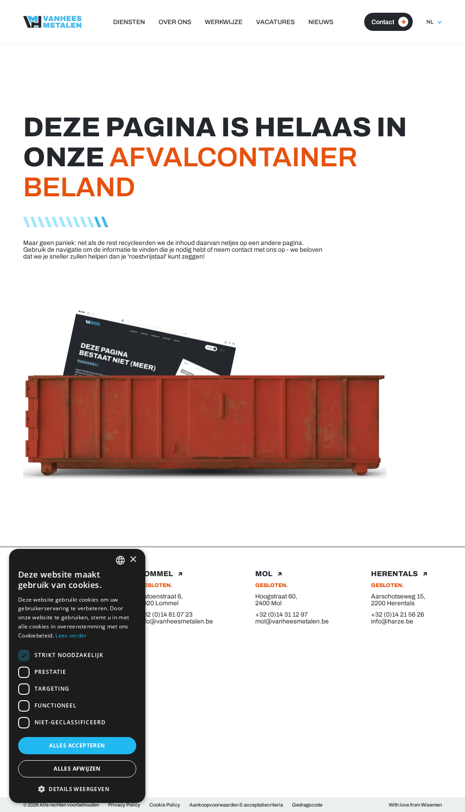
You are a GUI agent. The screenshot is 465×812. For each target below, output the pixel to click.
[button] (77, 788)
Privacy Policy (124, 804)
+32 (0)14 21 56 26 (397, 614)
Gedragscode (307, 804)
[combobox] (120, 560)
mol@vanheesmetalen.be (290, 621)
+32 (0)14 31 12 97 (281, 614)
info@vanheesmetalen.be (174, 621)
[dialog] (77, 676)
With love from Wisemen (415, 804)
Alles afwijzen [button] (77, 768)
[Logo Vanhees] (52, 22)
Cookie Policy (164, 804)
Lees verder (71, 635)
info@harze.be (392, 621)
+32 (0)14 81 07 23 (166, 614)
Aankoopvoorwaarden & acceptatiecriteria (236, 804)
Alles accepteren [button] (77, 745)
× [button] (132, 559)
